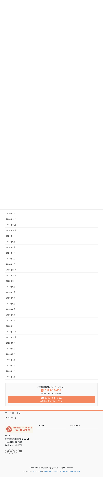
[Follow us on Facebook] (8, 451)
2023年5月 (10, 304)
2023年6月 (10, 298)
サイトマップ (10, 418)
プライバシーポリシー (14, 413)
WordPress (37, 471)
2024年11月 (11, 225)
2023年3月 (10, 315)
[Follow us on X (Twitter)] (14, 451)
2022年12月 (11, 332)
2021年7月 (10, 377)
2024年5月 (10, 247)
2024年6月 (10, 242)
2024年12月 (11, 219)
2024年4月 (10, 253)
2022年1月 (10, 371)
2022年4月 (10, 360)
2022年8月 (10, 348)
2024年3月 (10, 258)
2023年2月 (10, 320)
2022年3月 (10, 365)
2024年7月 (10, 236)
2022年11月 (11, 337)
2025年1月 (10, 213)
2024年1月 (10, 264)
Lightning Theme (50, 471)
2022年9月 (10, 343)
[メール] (20, 451)
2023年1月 (10, 326)
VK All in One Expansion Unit (69, 471)
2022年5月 (10, 354)
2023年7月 (10, 292)
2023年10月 (11, 281)
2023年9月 (10, 287)
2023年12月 (11, 270)
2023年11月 (11, 275)
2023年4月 (10, 309)
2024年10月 (11, 230)
